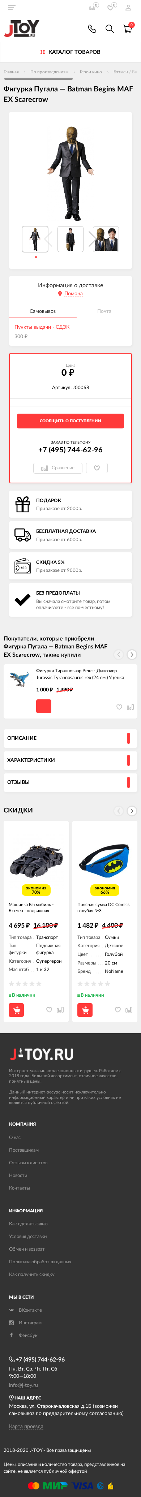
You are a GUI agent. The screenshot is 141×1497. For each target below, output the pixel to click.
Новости (18, 1175)
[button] (93, 239)
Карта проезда (26, 1426)
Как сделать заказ (28, 1224)
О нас (15, 1137)
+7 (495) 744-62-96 (70, 450)
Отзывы (18, 782)
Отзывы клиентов (28, 1163)
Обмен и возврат (27, 1249)
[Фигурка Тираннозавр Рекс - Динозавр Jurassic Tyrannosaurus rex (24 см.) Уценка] (20, 680)
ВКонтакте (30, 1310)
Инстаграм (30, 1323)
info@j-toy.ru (23, 1385)
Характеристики (31, 760)
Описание (22, 738)
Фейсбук (28, 1335)
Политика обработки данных (40, 1262)
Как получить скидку (32, 1274)
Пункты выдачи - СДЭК (41, 327)
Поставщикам (24, 1150)
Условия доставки (28, 1236)
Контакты (19, 1188)
